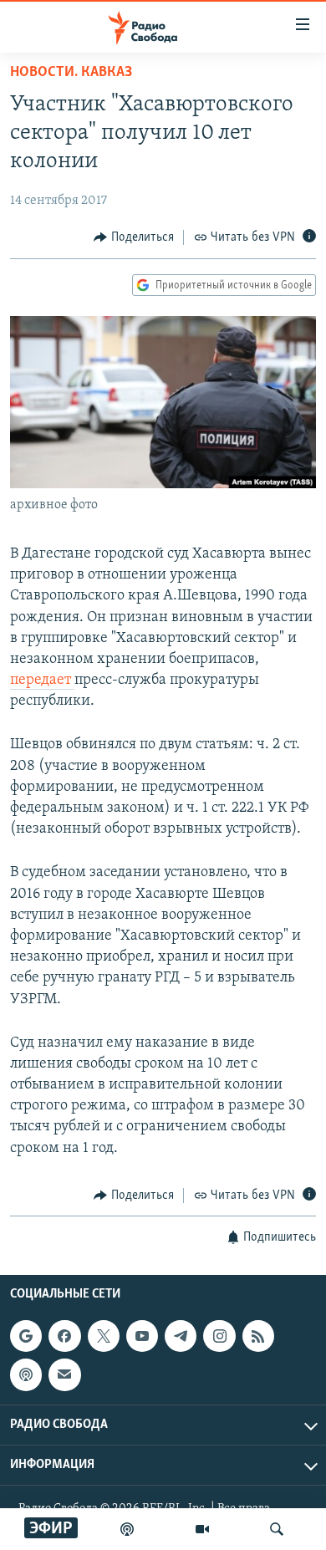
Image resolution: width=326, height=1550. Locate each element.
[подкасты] (127, 1529)
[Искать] (277, 1529)
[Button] (134, 237)
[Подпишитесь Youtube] (142, 1336)
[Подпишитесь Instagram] (219, 1336)
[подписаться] (64, 1375)
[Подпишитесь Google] (26, 1336)
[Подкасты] (26, 1375)
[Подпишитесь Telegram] (180, 1336)
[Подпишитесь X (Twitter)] (104, 1336)
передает (42, 680)
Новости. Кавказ (71, 72)
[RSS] (258, 1336)
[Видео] (202, 1529)
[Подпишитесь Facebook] (64, 1336)
